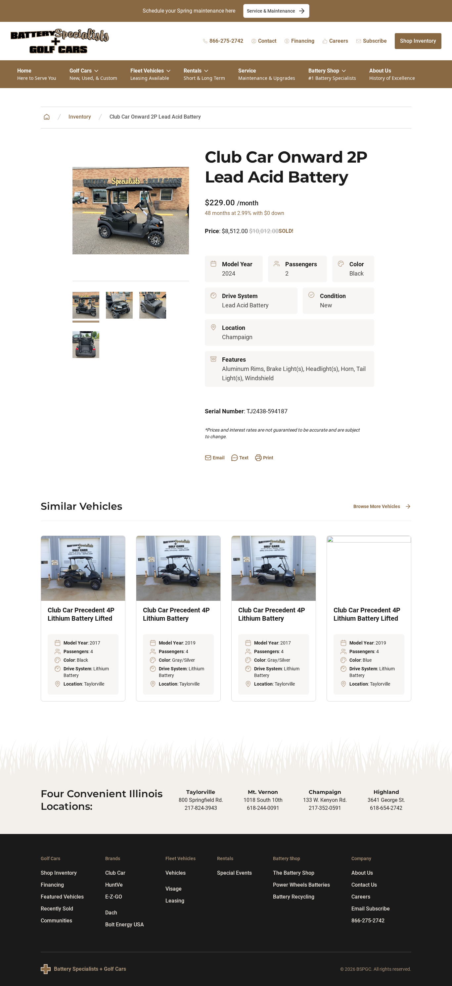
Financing (52, 885)
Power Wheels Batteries (301, 885)
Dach (111, 912)
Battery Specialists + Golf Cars (90, 969)
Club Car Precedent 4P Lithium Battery (176, 614)
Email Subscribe (370, 909)
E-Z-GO (113, 897)
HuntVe (114, 885)
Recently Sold (57, 909)
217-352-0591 (325, 808)
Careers (360, 897)
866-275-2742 (367, 920)
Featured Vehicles (62, 897)
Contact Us (364, 885)
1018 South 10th (263, 800)
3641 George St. (386, 800)
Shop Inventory (418, 41)
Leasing (174, 901)
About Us (362, 873)
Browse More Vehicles (376, 506)
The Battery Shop (293, 873)
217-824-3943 (201, 808)
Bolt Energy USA (124, 924)
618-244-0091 (263, 808)
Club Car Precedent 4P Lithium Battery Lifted (81, 614)
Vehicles (175, 873)
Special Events (234, 873)
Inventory (79, 117)
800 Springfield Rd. (201, 800)
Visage (173, 889)
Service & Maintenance (271, 11)
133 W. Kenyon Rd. (325, 800)
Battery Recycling (293, 897)
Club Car (115, 873)
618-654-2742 (386, 808)
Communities (56, 920)
